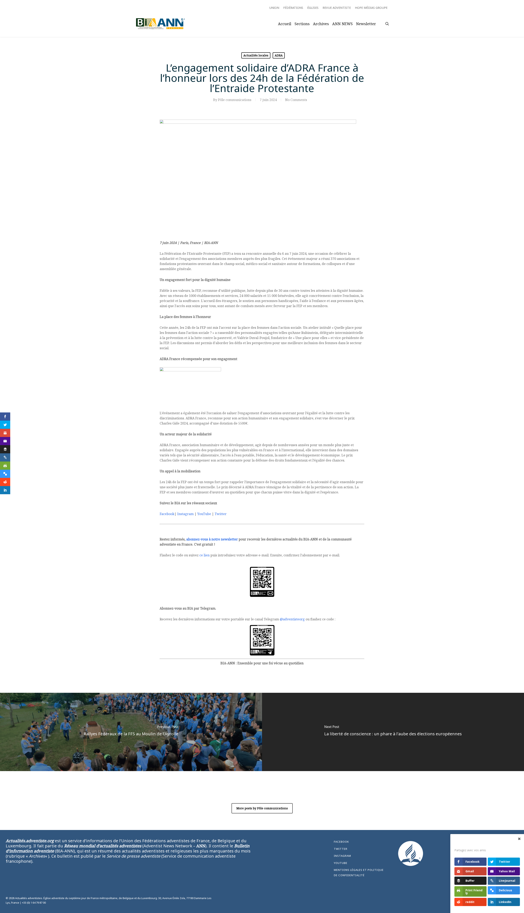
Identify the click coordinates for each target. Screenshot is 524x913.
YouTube (204, 514)
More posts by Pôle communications (262, 808)
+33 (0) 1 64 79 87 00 (34, 902)
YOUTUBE (340, 863)
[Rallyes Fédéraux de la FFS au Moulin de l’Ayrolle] (131, 732)
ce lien (204, 555)
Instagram (185, 514)
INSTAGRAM (342, 856)
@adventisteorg (292, 619)
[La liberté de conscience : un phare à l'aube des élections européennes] (393, 732)
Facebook (167, 514)
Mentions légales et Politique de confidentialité (359, 872)
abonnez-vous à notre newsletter (212, 539)
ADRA (279, 55)
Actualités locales (255, 55)
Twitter (221, 514)
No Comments (296, 100)
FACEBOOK (341, 841)
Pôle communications (234, 100)
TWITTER (340, 849)
